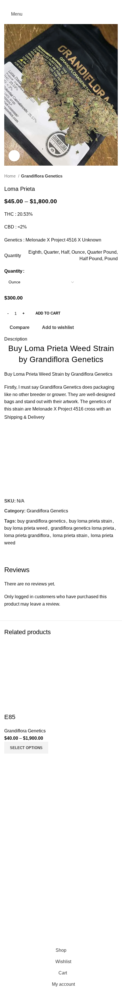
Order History (17, 881)
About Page (16, 831)
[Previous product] (103, 176)
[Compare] (11, 761)
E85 (9, 716)
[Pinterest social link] (61, 4)
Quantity (13, 271)
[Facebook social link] (46, 4)
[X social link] (53, 4)
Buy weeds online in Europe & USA (40, 790)
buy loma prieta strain (90, 521)
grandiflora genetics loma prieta (82, 528)
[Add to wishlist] (11, 706)
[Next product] (115, 176)
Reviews (13, 841)
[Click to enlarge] (14, 155)
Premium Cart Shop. (61, 933)
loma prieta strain (70, 535)
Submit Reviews (20, 852)
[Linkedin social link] (68, 4)
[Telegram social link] (75, 4)
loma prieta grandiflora (26, 535)
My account (15, 870)
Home (10, 176)
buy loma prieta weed (25, 528)
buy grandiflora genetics (41, 521)
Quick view (27, 761)
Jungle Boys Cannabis (27, 806)
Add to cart (47, 313)
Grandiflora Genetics (41, 176)
